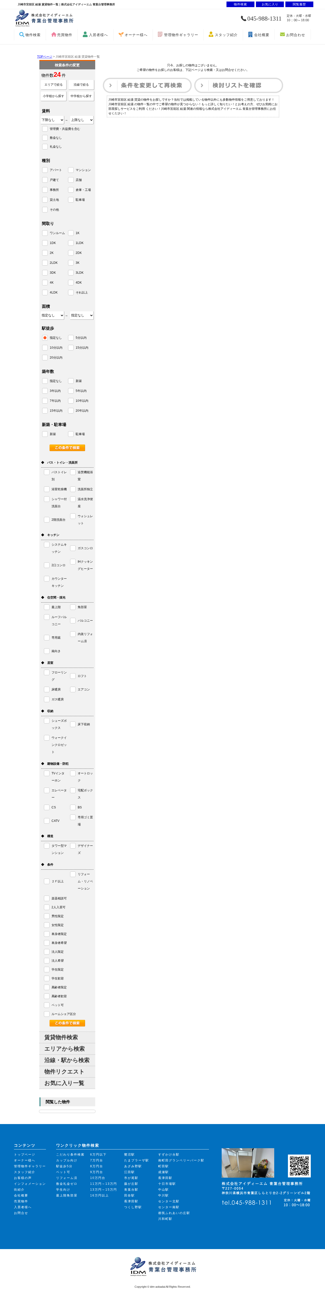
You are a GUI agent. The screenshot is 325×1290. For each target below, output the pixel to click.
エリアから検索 (64, 1049)
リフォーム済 (66, 1178)
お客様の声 (23, 1178)
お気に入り (270, 4)
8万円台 (96, 1166)
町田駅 (163, 1166)
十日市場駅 (167, 1184)
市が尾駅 (131, 1178)
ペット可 (63, 1172)
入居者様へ (98, 35)
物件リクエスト (64, 1071)
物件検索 (33, 35)
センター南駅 (169, 1207)
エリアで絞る (53, 84)
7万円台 (96, 1160)
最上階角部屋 (66, 1195)
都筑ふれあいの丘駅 (174, 1213)
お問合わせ (295, 35)
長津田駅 (131, 1201)
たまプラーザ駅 (136, 1160)
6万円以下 (98, 1154)
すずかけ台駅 (169, 1154)
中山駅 (163, 1189)
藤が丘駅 (131, 1184)
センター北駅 (169, 1201)
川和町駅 (165, 1219)
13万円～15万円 (103, 1189)
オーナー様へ (136, 35)
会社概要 (261, 35)
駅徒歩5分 (64, 1166)
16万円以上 (99, 1195)
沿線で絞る (81, 84)
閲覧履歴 (299, 4)
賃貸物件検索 (61, 1037)
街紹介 (19, 1189)
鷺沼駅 (129, 1154)
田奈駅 (129, 1195)
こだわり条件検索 (70, 1154)
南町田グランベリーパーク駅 (181, 1160)
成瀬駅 (163, 1172)
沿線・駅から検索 (67, 1060)
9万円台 (96, 1172)
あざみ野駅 (133, 1166)
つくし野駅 (133, 1207)
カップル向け (66, 1160)
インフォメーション (30, 1184)
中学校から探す (81, 96)
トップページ (24, 1154)
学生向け (63, 1189)
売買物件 (64, 35)
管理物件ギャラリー (181, 35)
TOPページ (44, 56)
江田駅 (129, 1172)
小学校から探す (53, 96)
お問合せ (21, 1213)
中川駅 (163, 1195)
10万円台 (97, 1178)
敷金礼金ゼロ (66, 1184)
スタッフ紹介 (226, 35)
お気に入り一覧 (64, 1083)
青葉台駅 (131, 1189)
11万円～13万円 (103, 1184)
